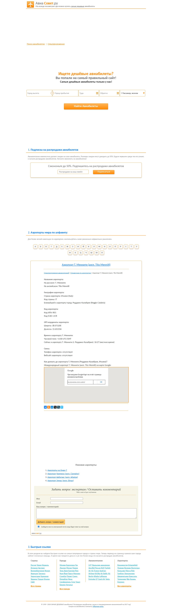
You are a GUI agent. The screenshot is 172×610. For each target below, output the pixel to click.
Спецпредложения (56, 44)
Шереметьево (123, 576)
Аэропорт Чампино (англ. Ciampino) (63, 474)
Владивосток (122, 565)
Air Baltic (104, 574)
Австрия (41, 568)
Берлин (63, 585)
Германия (44, 576)
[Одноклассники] (48, 407)
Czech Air (101, 579)
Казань (133, 579)
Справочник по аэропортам (81, 273)
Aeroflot (92, 568)
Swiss (108, 579)
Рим (76, 571)
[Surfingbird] (61, 407)
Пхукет (69, 576)
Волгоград (135, 568)
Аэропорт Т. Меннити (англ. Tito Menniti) (86, 265)
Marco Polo (130, 571)
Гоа (76, 565)
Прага (70, 574)
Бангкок (71, 571)
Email (38, 503)
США (33, 582)
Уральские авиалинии (101, 565)
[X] (55, 407)
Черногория (35, 576)
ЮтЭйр (97, 574)
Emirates (92, 579)
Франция (34, 574)
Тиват (78, 582)
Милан (69, 568)
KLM (102, 568)
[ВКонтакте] (45, 407)
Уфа (128, 579)
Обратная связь (98, 606)
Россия (33, 565)
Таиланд (41, 574)
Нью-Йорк (64, 574)
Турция (40, 579)
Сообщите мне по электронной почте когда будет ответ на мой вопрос (65, 527)
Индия (47, 571)
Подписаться (104, 172)
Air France (95, 571)
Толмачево (121, 579)
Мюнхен (76, 574)
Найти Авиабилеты (86, 106)
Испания (34, 568)
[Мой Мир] (52, 407)
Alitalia (96, 576)
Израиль (45, 565)
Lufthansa (103, 576)
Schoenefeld (132, 565)
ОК (101, 382)
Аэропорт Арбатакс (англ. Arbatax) (63, 477)
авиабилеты (65, 4)
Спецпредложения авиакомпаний (56, 273)
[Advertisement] (86, 25)
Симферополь (65, 582)
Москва (63, 565)
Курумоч (120, 582)
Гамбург (120, 574)
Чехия (39, 565)
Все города (65, 589)
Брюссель (133, 576)
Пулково (120, 568)
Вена (70, 579)
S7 (97, 579)
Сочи (73, 582)
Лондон (63, 568)
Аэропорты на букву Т (57, 470)
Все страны (36, 586)
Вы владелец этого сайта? (76, 382)
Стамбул (63, 576)
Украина (34, 579)
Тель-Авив (64, 571)
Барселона (70, 565)
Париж (75, 568)
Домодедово (129, 574)
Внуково (127, 568)
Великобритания (37, 571)
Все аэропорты (124, 586)
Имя (38, 499)
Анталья (69, 585)
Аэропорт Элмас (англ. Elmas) (61, 481)
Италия (47, 579)
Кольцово (121, 571)
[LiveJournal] (58, 407)
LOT (90, 565)
